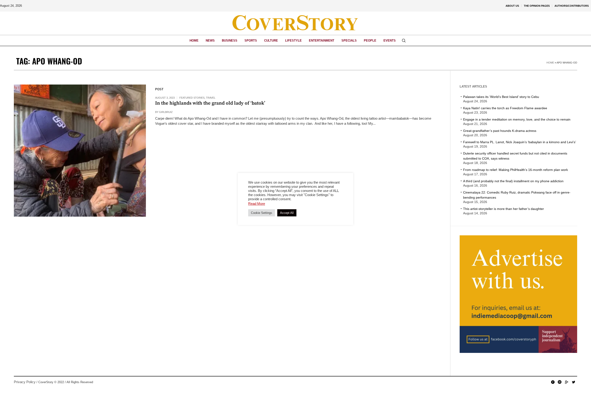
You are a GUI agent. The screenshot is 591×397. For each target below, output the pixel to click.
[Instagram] (559, 382)
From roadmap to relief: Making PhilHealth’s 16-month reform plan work (515, 170)
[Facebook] (552, 382)
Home (550, 62)
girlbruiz (166, 112)
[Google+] (566, 382)
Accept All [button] (287, 213)
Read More (256, 204)
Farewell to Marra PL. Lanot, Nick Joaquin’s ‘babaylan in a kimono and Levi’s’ (519, 142)
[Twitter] (573, 382)
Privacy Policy (25, 382)
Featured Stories (192, 97)
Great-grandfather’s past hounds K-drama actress (499, 131)
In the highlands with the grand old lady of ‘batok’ (210, 103)
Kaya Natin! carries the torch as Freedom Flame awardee (505, 108)
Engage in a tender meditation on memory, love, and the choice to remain (516, 119)
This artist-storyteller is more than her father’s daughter (503, 209)
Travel (210, 97)
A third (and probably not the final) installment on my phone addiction (513, 181)
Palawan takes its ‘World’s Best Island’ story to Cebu (501, 97)
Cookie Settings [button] (261, 213)
